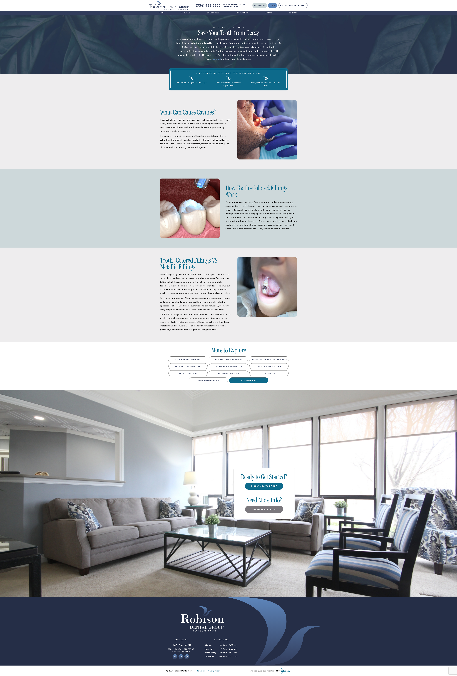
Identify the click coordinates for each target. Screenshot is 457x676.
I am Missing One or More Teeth (228, 366)
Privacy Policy (214, 670)
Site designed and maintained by (265, 670)
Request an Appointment (293, 5)
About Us (185, 13)
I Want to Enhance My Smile (269, 366)
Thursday (209, 656)
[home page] (169, 5)
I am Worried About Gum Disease (228, 359)
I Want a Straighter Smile (188, 373)
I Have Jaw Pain (269, 373)
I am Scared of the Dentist (228, 373)
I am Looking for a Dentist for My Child (269, 359)
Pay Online (259, 5)
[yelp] (186, 656)
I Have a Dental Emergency (208, 380)
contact (217, 59)
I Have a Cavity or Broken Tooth (188, 366)
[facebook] (175, 656)
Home (162, 13)
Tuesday (209, 648)
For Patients (242, 13)
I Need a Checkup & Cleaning (187, 359)
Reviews (268, 13)
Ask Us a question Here (264, 509)
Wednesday (210, 652)
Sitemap (201, 670)
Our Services (213, 13)
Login (273, 5)
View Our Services (248, 380)
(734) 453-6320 (208, 5)
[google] (181, 656)
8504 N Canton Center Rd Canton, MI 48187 (234, 5)
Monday (209, 645)
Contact (293, 13)
